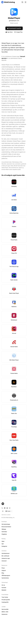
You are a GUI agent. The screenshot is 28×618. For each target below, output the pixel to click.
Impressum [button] (4, 614)
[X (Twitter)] (2, 508)
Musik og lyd (14, 23)
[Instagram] (9, 508)
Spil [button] (3, 543)
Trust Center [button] (5, 597)
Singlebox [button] (4, 534)
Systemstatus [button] (5, 578)
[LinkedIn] (4, 508)
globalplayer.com (14, 20)
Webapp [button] (4, 529)
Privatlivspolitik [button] (6, 599)
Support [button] (4, 570)
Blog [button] (3, 573)
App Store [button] (10, 32)
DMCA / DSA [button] (5, 611)
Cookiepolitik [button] (5, 602)
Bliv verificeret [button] (5, 556)
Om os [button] (3, 585)
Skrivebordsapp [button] (6, 524)
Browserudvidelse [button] (6, 526)
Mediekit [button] (4, 590)
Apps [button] (3, 541)
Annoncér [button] (4, 560)
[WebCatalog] (3, 503)
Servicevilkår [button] (5, 609)
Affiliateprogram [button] (6, 575)
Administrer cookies (6, 514)
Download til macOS (15, 28)
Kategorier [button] (4, 546)
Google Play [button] (19, 32)
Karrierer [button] (4, 587)
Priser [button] (3, 568)
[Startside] (8, 2)
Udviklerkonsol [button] (5, 553)
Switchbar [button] (4, 531)
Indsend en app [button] (6, 558)
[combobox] (9, 511)
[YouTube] (7, 508)
